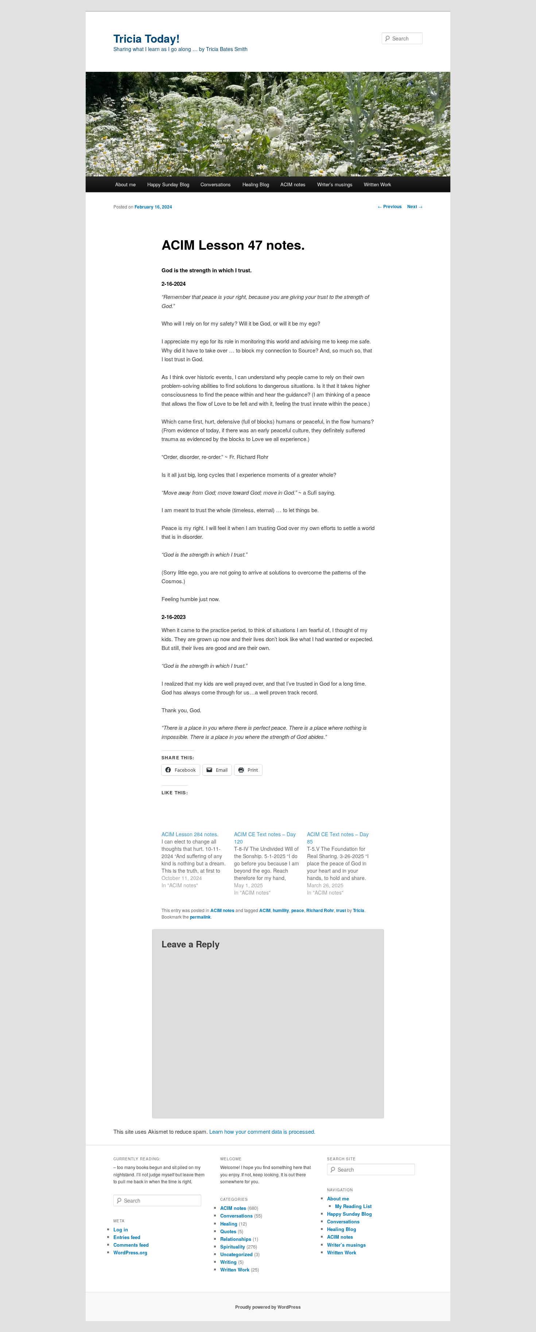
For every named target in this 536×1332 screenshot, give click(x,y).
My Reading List (353, 1206)
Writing (228, 1261)
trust (341, 910)
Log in (120, 1229)
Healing (228, 1223)
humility (281, 910)
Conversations (216, 184)
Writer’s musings (335, 184)
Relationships (235, 1238)
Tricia (358, 910)
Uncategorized (236, 1254)
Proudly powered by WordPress (268, 1307)
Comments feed (131, 1244)
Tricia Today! (146, 38)
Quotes (228, 1231)
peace (297, 910)
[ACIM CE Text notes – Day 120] (270, 863)
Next (415, 206)
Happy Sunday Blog (168, 184)
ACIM (265, 910)
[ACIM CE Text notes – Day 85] (343, 863)
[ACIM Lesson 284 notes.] (198, 859)
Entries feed (126, 1237)
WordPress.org (130, 1252)
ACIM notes (293, 184)
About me (125, 184)
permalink (200, 917)
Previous (390, 206)
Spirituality (232, 1246)
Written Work (377, 184)
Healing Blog (255, 184)
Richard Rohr (320, 910)
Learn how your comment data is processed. (262, 1131)
